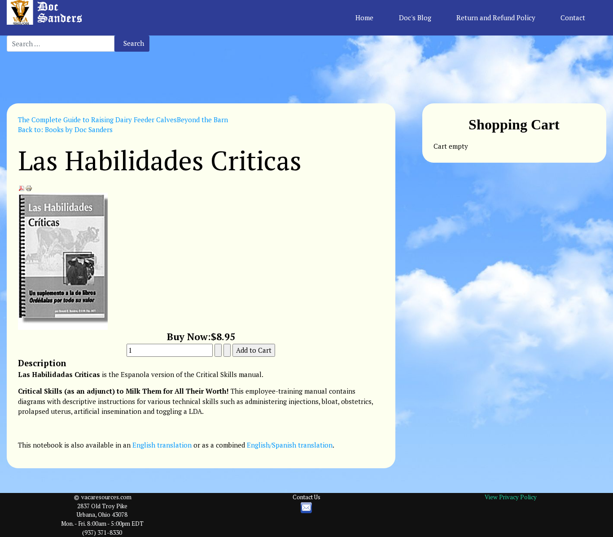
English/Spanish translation (290, 444)
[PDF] (21, 187)
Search (133, 43)
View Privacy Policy (511, 497)
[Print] (28, 187)
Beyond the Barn (202, 119)
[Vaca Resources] (46, 12)
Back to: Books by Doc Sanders (65, 129)
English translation (162, 444)
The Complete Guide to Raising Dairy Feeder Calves (97, 119)
